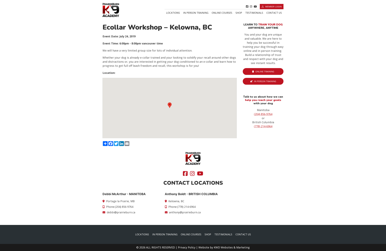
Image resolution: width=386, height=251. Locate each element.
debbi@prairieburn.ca (121, 212)
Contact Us (274, 12)
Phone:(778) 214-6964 (182, 207)
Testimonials (254, 12)
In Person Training (195, 12)
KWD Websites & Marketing (232, 247)
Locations (173, 12)
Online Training (264, 71)
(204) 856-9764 (263, 114)
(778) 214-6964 (263, 126)
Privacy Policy (186, 247)
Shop (239, 12)
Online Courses (222, 12)
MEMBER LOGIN (273, 6)
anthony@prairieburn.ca (185, 212)
